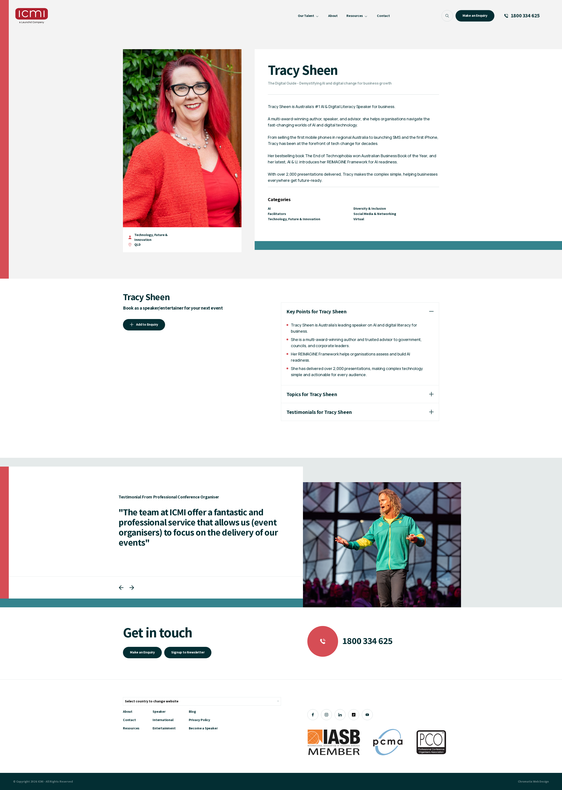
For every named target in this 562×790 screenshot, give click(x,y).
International (163, 720)
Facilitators (277, 213)
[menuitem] (308, 16)
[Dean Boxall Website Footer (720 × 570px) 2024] (382, 544)
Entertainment (164, 728)
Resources (131, 728)
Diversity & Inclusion (369, 208)
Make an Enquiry (142, 652)
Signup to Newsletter (187, 652)
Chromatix (525, 781)
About (127, 711)
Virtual (358, 219)
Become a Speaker (203, 728)
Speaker (159, 711)
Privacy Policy (199, 720)
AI (269, 208)
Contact (129, 720)
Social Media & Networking (374, 213)
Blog (192, 711)
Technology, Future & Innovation (151, 237)
